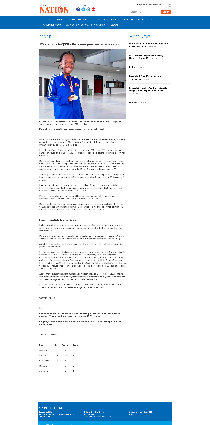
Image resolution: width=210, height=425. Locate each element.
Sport (105, 19)
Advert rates (153, 5)
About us (137, 5)
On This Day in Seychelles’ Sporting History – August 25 (146, 56)
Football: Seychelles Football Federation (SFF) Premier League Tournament (148, 89)
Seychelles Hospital (46, 416)
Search (166, 11)
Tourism (96, 19)
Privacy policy (168, 6)
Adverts (114, 25)
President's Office (45, 412)
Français (115, 19)
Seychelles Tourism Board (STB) (140, 412)
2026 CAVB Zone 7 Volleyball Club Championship (86, 25)
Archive (161, 5)
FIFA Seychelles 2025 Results (143, 19)
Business (71, 19)
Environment (84, 19)
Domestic (47, 19)
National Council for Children (94, 412)
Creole (125, 19)
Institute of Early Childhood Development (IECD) (56, 414)
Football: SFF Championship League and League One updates (148, 45)
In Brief (132, 67)
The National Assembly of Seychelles (97, 416)
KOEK (131, 414)
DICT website (89, 414)
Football (133, 102)
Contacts (144, 5)
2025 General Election (52, 25)
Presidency (60, 19)
